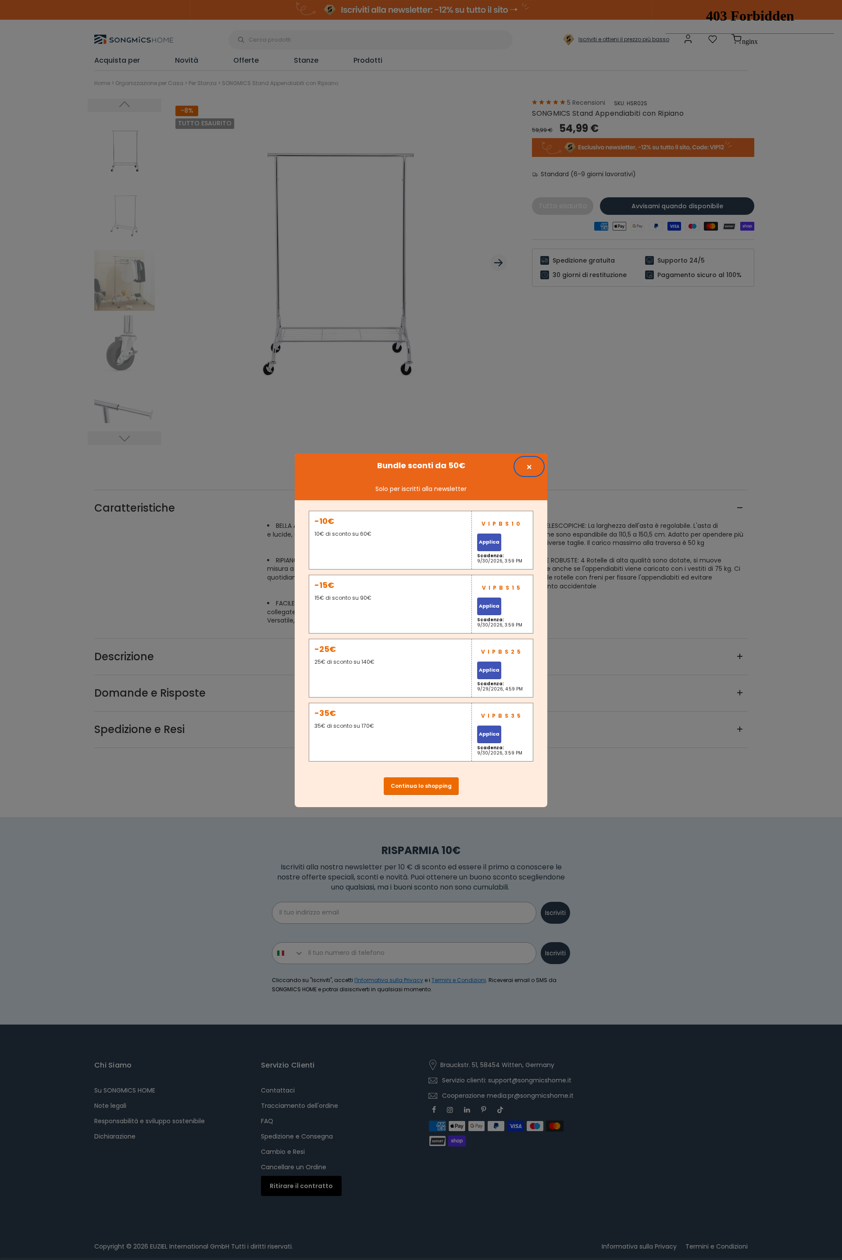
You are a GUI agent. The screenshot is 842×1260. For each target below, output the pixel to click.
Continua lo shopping (421, 786)
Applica (489, 541)
